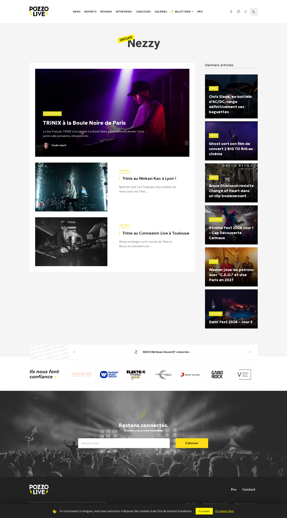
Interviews (124, 11)
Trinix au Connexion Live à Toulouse (155, 233)
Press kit (191, 503)
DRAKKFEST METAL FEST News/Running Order (162, 352)
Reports (90, 11)
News (76, 11)
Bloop (103, 502)
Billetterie (182, 11)
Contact (248, 489)
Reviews (106, 11)
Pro (200, 11)
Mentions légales (244, 503)
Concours (143, 11)
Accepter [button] (204, 511)
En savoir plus (224, 511)
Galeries (161, 11)
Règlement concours (215, 503)
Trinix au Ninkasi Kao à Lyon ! (149, 178)
